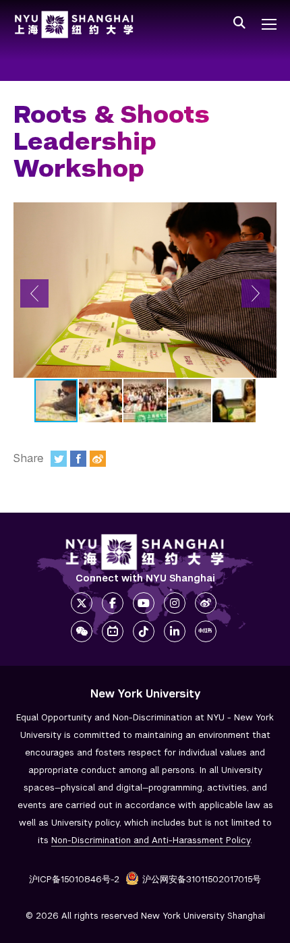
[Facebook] (78, 459)
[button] (34, 293)
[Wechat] (81, 631)
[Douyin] (143, 631)
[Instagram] (174, 603)
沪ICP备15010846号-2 (74, 879)
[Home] (74, 24)
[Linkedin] (174, 631)
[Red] (205, 631)
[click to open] (269, 24)
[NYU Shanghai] (145, 552)
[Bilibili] (112, 631)
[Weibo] (98, 459)
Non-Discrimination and (150, 840)
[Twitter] (59, 459)
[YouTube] (143, 603)
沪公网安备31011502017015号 (201, 879)
